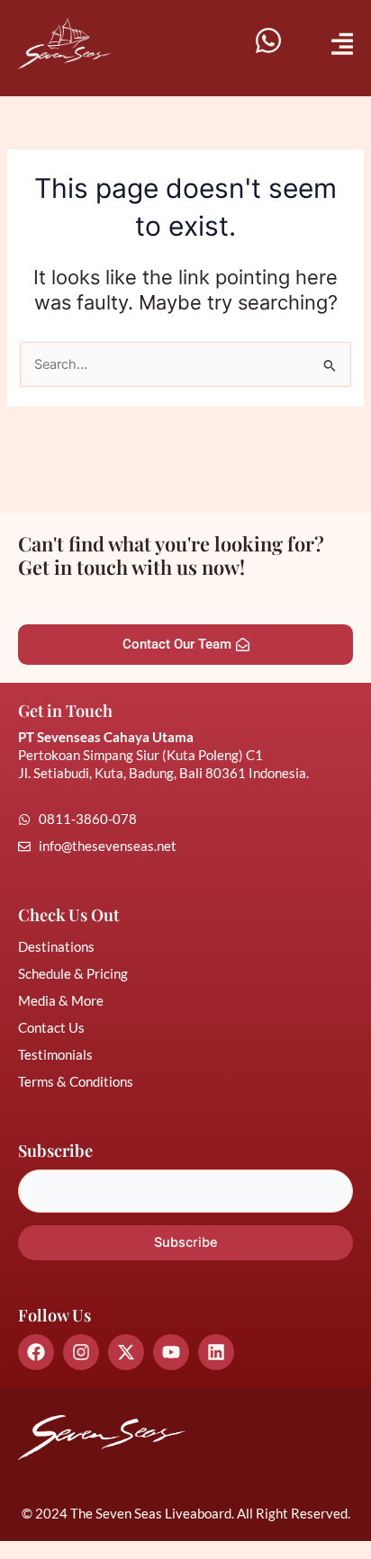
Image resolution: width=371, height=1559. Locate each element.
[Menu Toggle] (342, 43)
